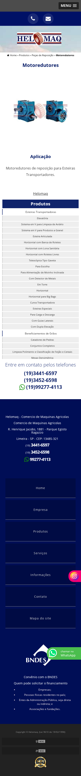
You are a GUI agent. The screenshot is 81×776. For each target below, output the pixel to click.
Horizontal (42, 290)
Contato (40, 596)
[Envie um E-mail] (48, 18)
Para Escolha (42, 266)
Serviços (40, 553)
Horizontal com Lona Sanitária (42, 248)
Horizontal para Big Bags (42, 296)
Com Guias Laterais (42, 320)
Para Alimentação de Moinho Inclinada (42, 272)
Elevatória (42, 218)
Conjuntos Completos (42, 345)
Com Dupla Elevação (42, 326)
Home (40, 488)
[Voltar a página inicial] (40, 38)
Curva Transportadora (42, 302)
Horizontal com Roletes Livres (42, 254)
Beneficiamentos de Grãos (41, 333)
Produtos (40, 204)
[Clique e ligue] (33, 18)
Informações (40, 575)
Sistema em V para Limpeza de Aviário (42, 224)
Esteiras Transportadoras (40, 212)
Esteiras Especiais (42, 308)
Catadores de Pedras (42, 339)
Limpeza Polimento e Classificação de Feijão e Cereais (42, 351)
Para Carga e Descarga (42, 314)
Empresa (40, 510)
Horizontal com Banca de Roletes (42, 242)
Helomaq (40, 193)
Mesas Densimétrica (42, 357)
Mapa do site (40, 618)
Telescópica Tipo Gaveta (42, 260)
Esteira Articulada (42, 236)
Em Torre (42, 284)
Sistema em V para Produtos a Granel (42, 230)
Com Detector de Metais (42, 278)
